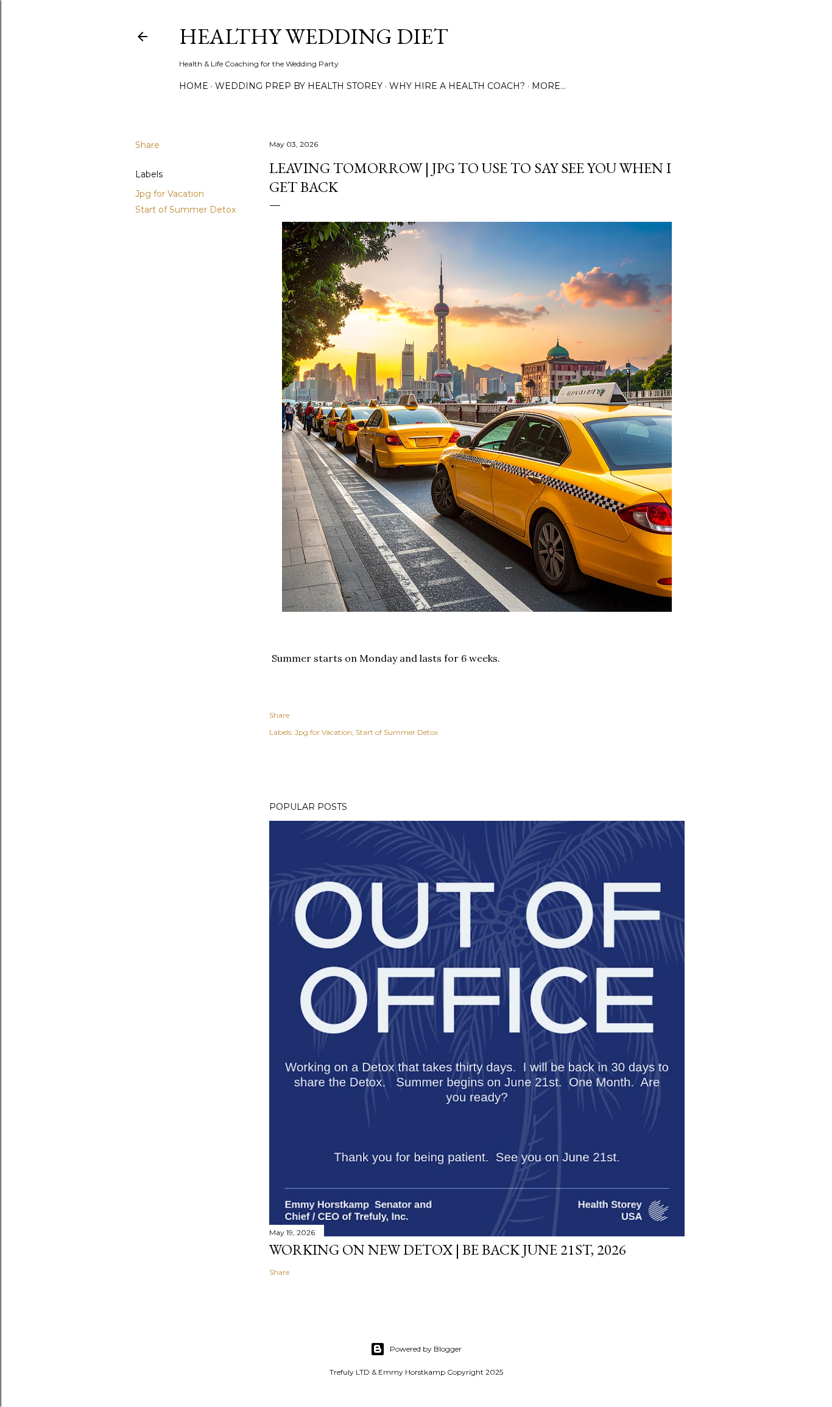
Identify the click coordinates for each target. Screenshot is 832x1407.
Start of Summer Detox (185, 209)
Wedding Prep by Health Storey (299, 85)
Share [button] (147, 145)
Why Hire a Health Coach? (457, 85)
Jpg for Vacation (169, 193)
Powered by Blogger (426, 1348)
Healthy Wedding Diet (313, 36)
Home (193, 85)
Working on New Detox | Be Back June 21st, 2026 (447, 1249)
